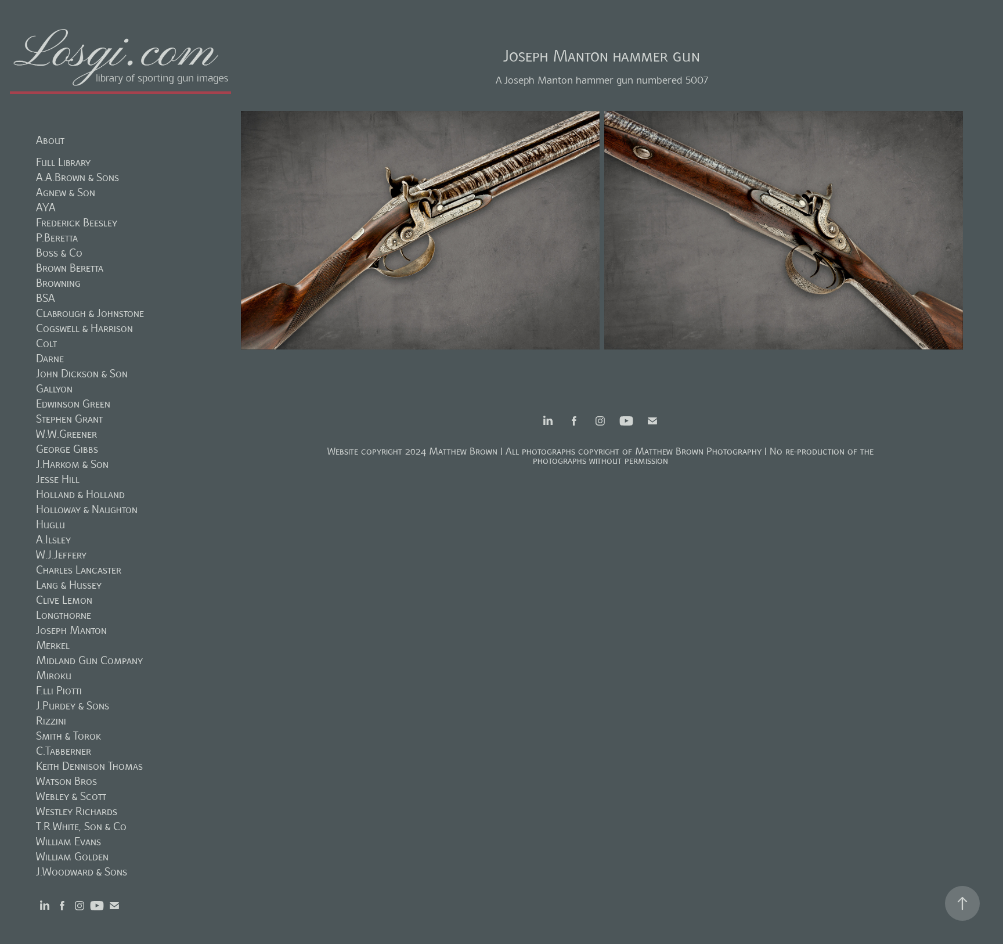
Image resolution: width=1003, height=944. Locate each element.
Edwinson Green (73, 403)
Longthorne (63, 615)
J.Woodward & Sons (81, 871)
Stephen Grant (69, 419)
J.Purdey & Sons (72, 705)
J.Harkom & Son (72, 464)
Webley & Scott (71, 796)
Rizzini (51, 720)
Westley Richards (76, 811)
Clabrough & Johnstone (90, 313)
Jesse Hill (58, 479)
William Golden (72, 856)
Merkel (53, 645)
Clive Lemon (64, 600)
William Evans (68, 841)
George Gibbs (67, 449)
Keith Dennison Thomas (89, 766)
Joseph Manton (71, 630)
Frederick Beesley (76, 222)
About (50, 140)
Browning (58, 283)
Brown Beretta (69, 268)
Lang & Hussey (69, 585)
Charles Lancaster (78, 570)
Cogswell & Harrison (84, 328)
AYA (46, 207)
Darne (50, 358)
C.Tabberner (63, 751)
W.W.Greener (66, 434)
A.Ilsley (53, 539)
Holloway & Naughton (87, 509)
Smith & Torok (68, 736)
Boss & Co (59, 253)
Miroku (53, 675)
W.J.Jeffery (61, 554)
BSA (45, 298)
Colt (46, 343)
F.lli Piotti (59, 690)
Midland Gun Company (89, 660)
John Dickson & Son (82, 373)
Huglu (50, 524)
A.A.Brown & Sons (77, 177)
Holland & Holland (80, 494)
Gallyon (54, 388)
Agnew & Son (65, 192)
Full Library (63, 162)
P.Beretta (57, 237)
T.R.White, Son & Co (81, 826)
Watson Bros (66, 781)
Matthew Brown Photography (698, 451)
